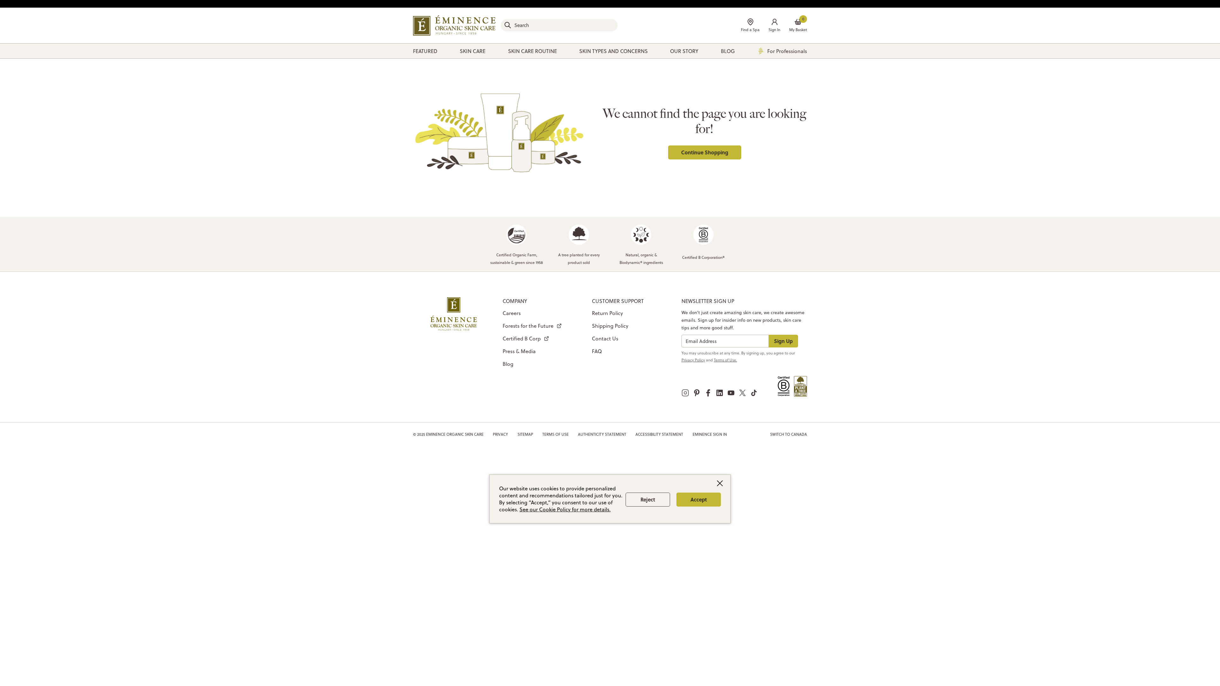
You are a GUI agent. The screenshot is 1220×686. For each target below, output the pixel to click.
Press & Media (519, 351)
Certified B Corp (522, 338)
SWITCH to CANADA (788, 434)
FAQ (597, 351)
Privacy (500, 434)
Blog (508, 363)
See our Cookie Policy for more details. (565, 509)
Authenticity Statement (602, 434)
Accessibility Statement (659, 434)
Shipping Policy (610, 325)
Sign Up (783, 341)
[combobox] (559, 25)
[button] (774, 26)
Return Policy (607, 313)
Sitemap (525, 434)
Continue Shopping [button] (704, 152)
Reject (647, 499)
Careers (512, 313)
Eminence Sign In (710, 434)
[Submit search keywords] (508, 25)
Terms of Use (555, 434)
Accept (698, 499)
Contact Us (605, 338)
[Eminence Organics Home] (454, 25)
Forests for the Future (528, 325)
